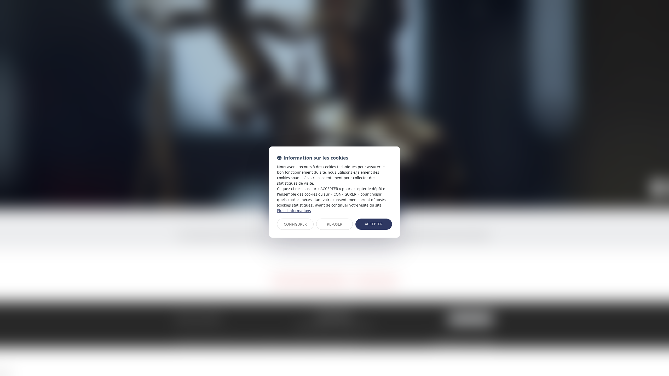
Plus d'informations (294, 210)
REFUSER (334, 224)
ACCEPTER (374, 223)
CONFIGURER (295, 224)
